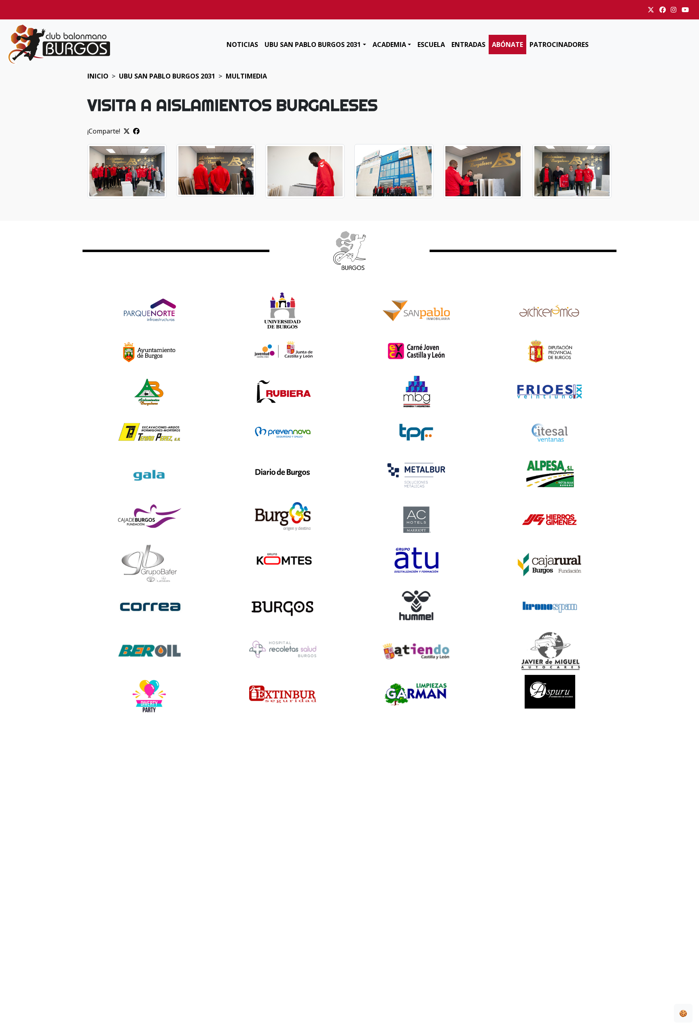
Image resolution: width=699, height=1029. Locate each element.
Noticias (242, 44)
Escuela (431, 44)
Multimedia (246, 76)
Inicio (97, 76)
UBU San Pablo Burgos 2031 (313, 44)
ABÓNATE (507, 44)
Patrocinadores (559, 44)
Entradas (468, 44)
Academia (389, 44)
